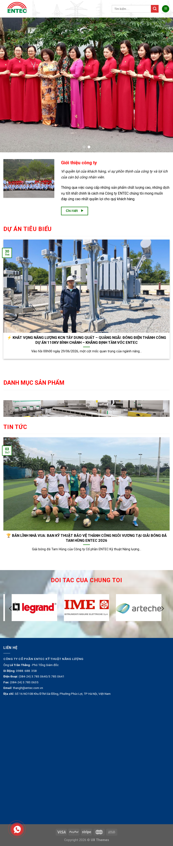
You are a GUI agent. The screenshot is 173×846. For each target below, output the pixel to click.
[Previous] (9, 84)
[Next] (164, 84)
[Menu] (165, 9)
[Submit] (155, 9)
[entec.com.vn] (18, 9)
